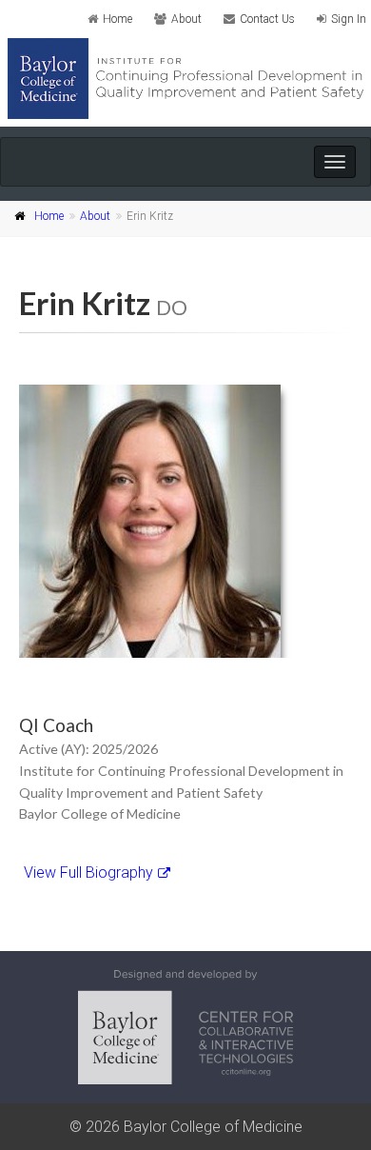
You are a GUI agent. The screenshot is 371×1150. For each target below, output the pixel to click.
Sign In (348, 19)
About (186, 19)
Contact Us (267, 19)
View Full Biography (88, 872)
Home (117, 19)
